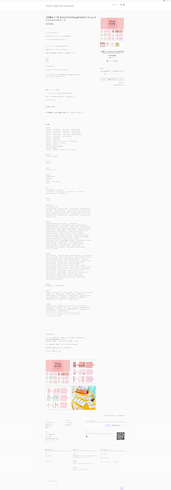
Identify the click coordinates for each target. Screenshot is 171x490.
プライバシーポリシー (50, 441)
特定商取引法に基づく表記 (119, 85)
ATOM (50, 436)
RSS (46, 436)
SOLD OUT (113, 79)
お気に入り (112, 57)
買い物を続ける (121, 415)
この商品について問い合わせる (109, 415)
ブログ (46, 432)
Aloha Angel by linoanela (59, 5)
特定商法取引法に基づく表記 (52, 438)
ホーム (46, 12)
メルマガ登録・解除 (50, 434)
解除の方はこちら (117, 425)
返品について (121, 82)
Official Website (53, 481)
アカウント (167, 0)
